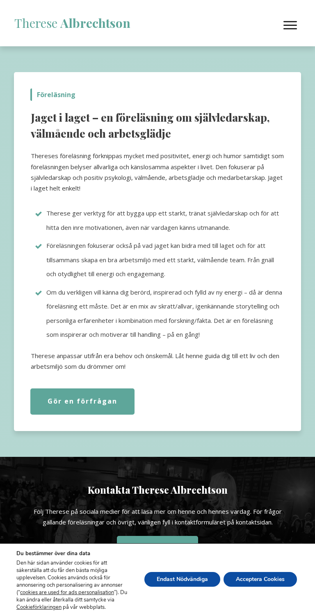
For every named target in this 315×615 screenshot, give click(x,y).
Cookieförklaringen (39, 607)
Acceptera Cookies (260, 579)
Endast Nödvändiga (182, 579)
